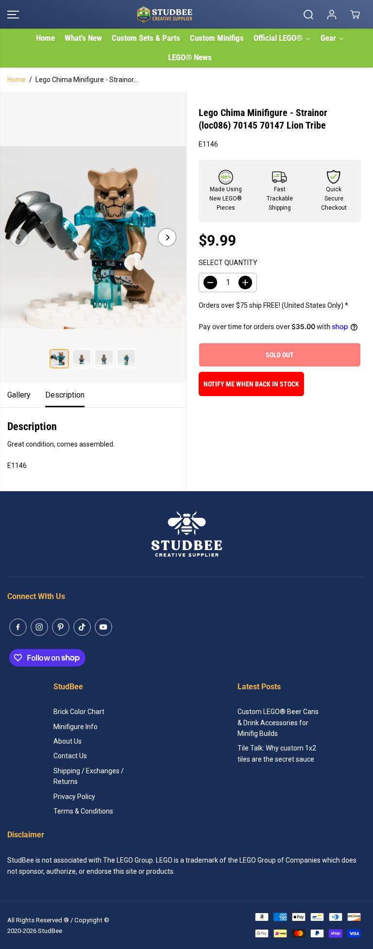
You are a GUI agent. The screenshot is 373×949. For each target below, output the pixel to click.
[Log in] (331, 14)
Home (16, 79)
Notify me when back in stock (251, 384)
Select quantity (228, 262)
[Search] (308, 14)
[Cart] (355, 14)
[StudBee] (184, 14)
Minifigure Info (75, 727)
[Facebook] (18, 627)
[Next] (167, 237)
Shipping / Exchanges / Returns (88, 776)
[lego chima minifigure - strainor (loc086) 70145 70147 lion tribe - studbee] (93, 237)
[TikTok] (82, 627)
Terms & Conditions (83, 811)
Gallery (19, 395)
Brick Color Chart (78, 712)
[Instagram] (39, 627)
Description (65, 395)
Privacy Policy (74, 796)
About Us (67, 741)
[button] (13, 14)
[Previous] (19, 237)
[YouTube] (103, 627)
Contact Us (70, 756)
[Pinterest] (60, 627)
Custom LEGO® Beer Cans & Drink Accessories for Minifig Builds (278, 722)
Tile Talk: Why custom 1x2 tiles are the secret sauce (276, 753)
